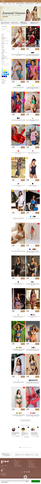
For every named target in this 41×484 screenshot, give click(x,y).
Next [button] (39, 436)
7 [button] (28, 447)
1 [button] (19, 447)
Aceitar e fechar (35, 481)
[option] (20, 13)
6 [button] (27, 447)
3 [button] (22, 447)
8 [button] (30, 447)
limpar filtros (8, 31)
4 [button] (24, 447)
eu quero (37, 454)
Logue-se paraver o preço (22, 49)
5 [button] (25, 447)
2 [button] (21, 447)
